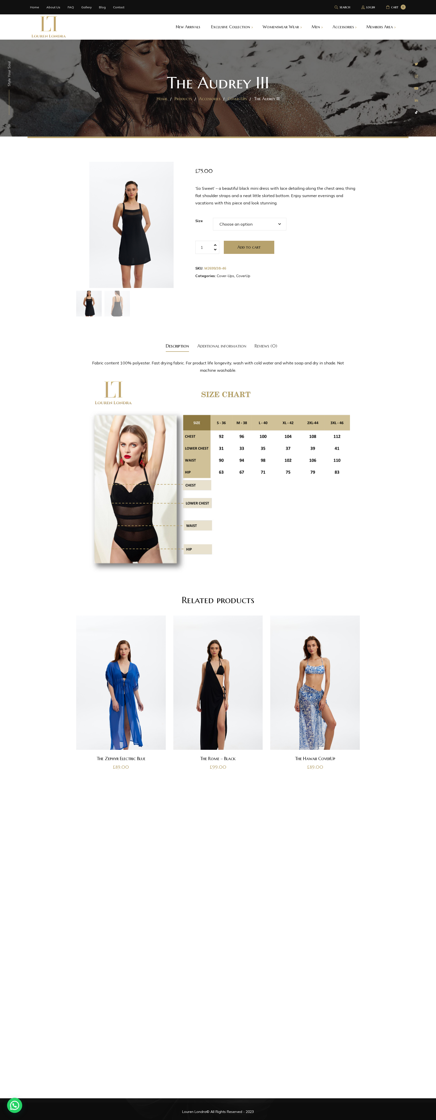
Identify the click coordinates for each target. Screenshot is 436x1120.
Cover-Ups (225, 276)
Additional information (221, 346)
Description (177, 346)
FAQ (71, 7)
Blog (102, 7)
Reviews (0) (266, 346)
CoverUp (243, 276)
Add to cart (249, 247)
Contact (118, 7)
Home (34, 7)
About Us (53, 7)
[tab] (177, 345)
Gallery (86, 7)
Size (199, 221)
